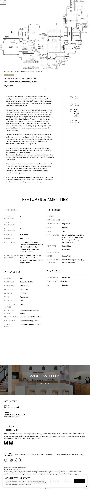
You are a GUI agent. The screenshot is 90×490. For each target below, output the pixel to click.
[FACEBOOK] (6, 460)
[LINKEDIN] (15, 460)
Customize (67, 481)
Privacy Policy (77, 454)
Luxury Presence (45, 454)
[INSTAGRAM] (11, 460)
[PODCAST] (20, 460)
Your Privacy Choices (45, 488)
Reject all (56, 481)
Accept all (79, 481)
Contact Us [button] (45, 383)
